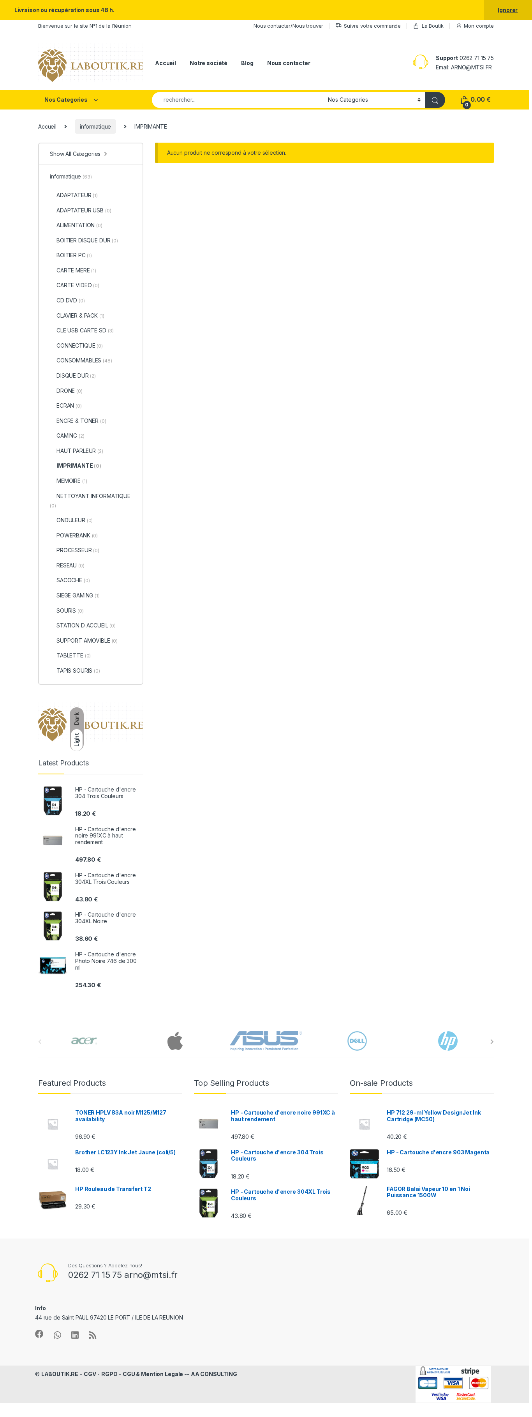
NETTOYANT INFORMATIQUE (90, 501)
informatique (95, 126)
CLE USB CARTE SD (85, 330)
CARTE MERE (76, 270)
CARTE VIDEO (77, 285)
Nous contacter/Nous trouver (288, 26)
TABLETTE (73, 655)
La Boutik (433, 26)
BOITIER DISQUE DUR (87, 240)
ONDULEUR (74, 520)
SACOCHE (73, 580)
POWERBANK (77, 535)
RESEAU (70, 565)
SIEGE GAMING (78, 595)
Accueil (165, 63)
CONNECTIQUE (79, 345)
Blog (247, 63)
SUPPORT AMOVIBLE (87, 640)
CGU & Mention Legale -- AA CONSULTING (180, 1374)
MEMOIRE (71, 480)
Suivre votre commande (372, 26)
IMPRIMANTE (78, 465)
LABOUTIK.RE (59, 1374)
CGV (90, 1374)
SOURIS (70, 610)
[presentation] (492, 1041)
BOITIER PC (74, 255)
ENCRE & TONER (81, 420)
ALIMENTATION (79, 225)
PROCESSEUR (77, 550)
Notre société (208, 63)
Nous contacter (288, 63)
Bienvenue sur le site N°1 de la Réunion (85, 26)
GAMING (70, 435)
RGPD (109, 1374)
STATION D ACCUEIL (86, 625)
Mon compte (479, 26)
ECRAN (69, 405)
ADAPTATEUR (77, 195)
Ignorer (508, 10)
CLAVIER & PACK (80, 315)
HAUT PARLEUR (79, 450)
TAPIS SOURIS (78, 670)
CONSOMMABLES (84, 360)
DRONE (69, 390)
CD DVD (70, 300)
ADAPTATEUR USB (83, 210)
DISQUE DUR (76, 375)
